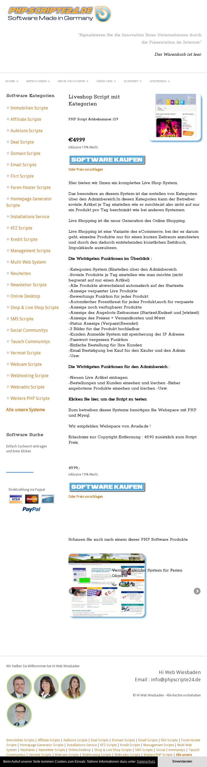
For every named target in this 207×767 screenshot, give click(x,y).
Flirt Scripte (169, 740)
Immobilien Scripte (20, 740)
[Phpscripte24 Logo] (59, 23)
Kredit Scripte (130, 745)
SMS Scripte (144, 750)
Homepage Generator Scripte (41, 745)
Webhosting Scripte (96, 755)
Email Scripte (147, 740)
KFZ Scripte (108, 745)
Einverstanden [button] (182, 761)
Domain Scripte (123, 740)
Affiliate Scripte (49, 740)
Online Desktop (79, 750)
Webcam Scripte (67, 755)
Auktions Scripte (75, 740)
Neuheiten (27, 750)
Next (197, 591)
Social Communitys (170, 750)
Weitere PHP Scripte (158, 755)
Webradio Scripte (127, 755)
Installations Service (82, 745)
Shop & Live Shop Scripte (113, 750)
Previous (72, 591)
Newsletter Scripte (52, 750)
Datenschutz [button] (146, 761)
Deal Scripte (99, 740)
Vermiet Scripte (40, 755)
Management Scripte (158, 745)
